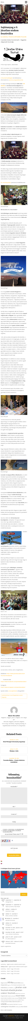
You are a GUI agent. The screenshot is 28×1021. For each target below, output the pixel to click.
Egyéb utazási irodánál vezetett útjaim (16, 964)
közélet (9, 998)
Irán (8, 987)
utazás (4, 1004)
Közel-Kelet (20, 996)
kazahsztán (23, 993)
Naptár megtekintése (6, 946)
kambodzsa (17, 993)
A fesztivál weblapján (6, 78)
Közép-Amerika (14, 998)
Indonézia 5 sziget (10, 911)
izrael (14, 987)
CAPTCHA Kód (14, 848)
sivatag (2, 1001)
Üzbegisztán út (9, 902)
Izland (11, 987)
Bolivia (22, 983)
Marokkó (6, 1000)
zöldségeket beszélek (8, 1006)
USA (21, 1001)
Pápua (22, 1000)
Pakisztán (13, 1000)
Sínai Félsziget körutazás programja (14, 742)
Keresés (3, 892)
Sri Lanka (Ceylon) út (10, 938)
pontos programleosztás (16, 80)
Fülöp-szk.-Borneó (10, 929)
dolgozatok (4, 985)
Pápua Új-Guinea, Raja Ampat (13, 906)
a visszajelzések (12, 691)
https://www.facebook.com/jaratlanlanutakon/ (14, 681)
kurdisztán (13, 996)
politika (19, 1000)
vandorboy (5, 37)
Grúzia (14, 985)
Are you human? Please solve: (12, 834)
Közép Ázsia (22, 998)
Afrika (10, 982)
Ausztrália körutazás (10, 943)
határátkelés (19, 985)
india (23, 985)
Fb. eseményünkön (6, 182)
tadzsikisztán (16, 1001)
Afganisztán (4, 983)
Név (14, 806)
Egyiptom (9, 985)
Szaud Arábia (8, 1001)
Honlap (14, 821)
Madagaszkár (9, 925)
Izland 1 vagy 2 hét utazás (13, 969)
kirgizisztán (4, 996)
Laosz (2, 1000)
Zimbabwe (20, 1004)
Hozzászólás (14, 786)
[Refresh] (12, 840)
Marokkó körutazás (10, 920)
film (12, 985)
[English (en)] (1, 863)
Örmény (17, 1006)
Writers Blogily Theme (17, 1017)
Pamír (16, 1000)
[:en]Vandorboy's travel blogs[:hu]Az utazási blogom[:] (12, 696)
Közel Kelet (4, 998)
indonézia (4, 987)
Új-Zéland (21, 1006)
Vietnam (15, 1004)
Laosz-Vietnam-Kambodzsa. (12, 934)
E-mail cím (14, 814)
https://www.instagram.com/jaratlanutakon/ (13, 687)
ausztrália (17, 983)
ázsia (25, 1006)
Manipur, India (14, 751)
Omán (9, 1000)
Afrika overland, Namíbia (11, 915)
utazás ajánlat (10, 1004)
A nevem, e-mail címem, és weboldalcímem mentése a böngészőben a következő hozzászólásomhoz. (13, 830)
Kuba (9, 996)
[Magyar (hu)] (1, 861)
